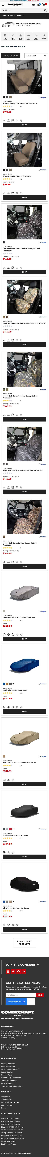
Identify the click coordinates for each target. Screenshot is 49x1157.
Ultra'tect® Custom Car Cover (16, 908)
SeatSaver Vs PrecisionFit (11, 1136)
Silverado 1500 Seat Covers (12, 1127)
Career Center (7, 1072)
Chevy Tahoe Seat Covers (11, 1133)
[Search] (45, 10)
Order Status (6, 1100)
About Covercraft (8, 1064)
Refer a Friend (7, 1083)
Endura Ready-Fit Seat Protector (17, 176)
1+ (13, 684)
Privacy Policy (7, 1075)
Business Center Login (10, 1069)
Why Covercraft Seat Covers (12, 1138)
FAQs (3, 1108)
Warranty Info (6, 1105)
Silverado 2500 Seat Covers (12, 1130)
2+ (13, 829)
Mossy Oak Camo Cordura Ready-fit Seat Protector (20, 397)
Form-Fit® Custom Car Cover (15, 835)
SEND (40, 995)
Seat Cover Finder (8, 1144)
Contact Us (5, 1097)
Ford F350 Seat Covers (10, 1124)
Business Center (8, 1066)
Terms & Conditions (9, 1081)
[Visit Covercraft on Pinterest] (13, 971)
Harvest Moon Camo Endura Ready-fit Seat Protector (21, 250)
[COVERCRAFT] (15, 4)
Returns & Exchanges (10, 1102)
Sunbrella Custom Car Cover (15, 690)
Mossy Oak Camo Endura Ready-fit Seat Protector (20, 544)
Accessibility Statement (11, 1078)
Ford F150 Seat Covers (10, 1119)
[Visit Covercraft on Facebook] (18, 971)
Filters (11, 56)
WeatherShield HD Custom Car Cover (19, 618)
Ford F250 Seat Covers (10, 1121)
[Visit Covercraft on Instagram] (8, 971)
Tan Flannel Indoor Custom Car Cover (19, 763)
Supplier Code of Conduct (11, 1086)
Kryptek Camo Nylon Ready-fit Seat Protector (23, 470)
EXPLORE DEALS (33, 1)
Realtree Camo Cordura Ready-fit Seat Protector (24, 323)
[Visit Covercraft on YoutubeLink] (23, 971)
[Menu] (3, 5)
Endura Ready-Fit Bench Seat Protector (20, 104)
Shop (24, 125)
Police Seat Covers (9, 1141)
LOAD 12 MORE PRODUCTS (24, 942)
